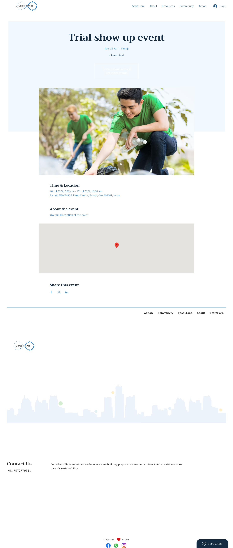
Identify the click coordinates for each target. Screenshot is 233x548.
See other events (116, 73)
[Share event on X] (59, 292)
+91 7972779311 (19, 470)
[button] (168, 6)
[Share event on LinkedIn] (66, 292)
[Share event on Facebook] (51, 292)
